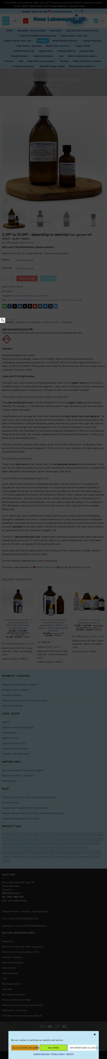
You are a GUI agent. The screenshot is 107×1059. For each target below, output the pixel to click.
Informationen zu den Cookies (83, 1047)
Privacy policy (58, 1053)
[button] (94, 1034)
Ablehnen (53, 1047)
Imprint (70, 1053)
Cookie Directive (41, 1053)
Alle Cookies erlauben (25, 1047)
